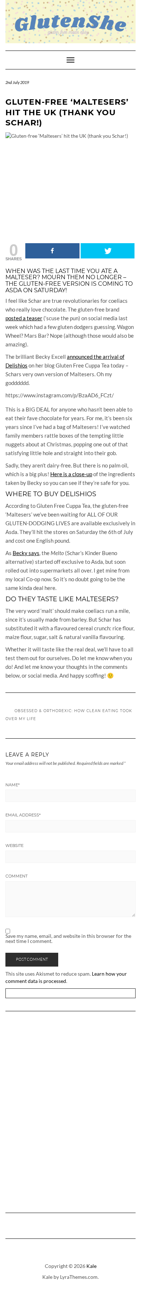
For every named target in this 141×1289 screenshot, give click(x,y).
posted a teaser (23, 318)
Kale (91, 1266)
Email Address (22, 815)
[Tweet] (108, 250)
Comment (16, 876)
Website (14, 845)
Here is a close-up (71, 474)
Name (12, 784)
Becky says (26, 553)
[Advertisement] (70, 1113)
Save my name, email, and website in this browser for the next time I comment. (68, 938)
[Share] (52, 250)
